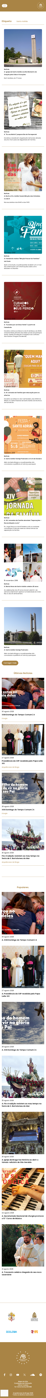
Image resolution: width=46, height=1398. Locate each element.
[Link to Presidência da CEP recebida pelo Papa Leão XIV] (23, 747)
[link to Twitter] (24, 1375)
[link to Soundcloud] (32, 1375)
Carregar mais (10, 663)
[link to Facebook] (4, 1374)
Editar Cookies (23, 1385)
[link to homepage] (40, 5)
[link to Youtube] (17, 1375)
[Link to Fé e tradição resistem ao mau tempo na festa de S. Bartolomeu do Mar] (23, 842)
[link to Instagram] (11, 1375)
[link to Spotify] (40, 1374)
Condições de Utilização (23, 1383)
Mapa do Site (23, 1381)
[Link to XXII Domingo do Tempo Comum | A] (23, 795)
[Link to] (23, 54)
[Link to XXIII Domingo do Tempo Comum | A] (23, 700)
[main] (23, 652)
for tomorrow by (23, 1387)
